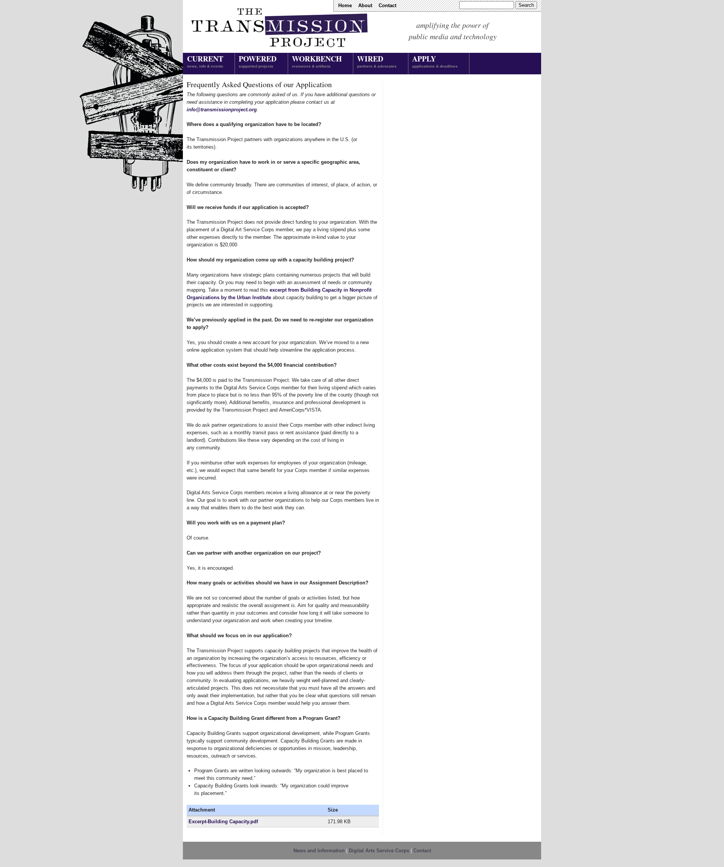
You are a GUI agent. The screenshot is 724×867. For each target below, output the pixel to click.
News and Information (319, 850)
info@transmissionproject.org (222, 109)
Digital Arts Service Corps (379, 850)
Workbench (317, 60)
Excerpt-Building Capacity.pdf (223, 821)
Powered (257, 60)
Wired (377, 60)
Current (205, 60)
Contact (387, 5)
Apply (435, 60)
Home (345, 5)
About (365, 5)
